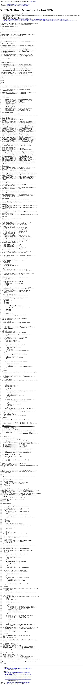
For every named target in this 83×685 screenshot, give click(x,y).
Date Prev (9, 5)
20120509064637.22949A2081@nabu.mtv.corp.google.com (19, 19)
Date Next (14, 5)
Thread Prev (20, 5)
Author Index (20, 4)
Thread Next (25, 5)
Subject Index (14, 4)
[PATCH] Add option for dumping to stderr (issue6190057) (17, 672)
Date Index (9, 4)
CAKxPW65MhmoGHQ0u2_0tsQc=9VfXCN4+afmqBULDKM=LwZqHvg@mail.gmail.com (21, 20)
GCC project (33, 1)
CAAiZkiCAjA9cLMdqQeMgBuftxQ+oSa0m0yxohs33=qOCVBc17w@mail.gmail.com (50, 19)
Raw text (8, 6)
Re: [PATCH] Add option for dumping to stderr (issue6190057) (18, 668)
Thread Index (26, 4)
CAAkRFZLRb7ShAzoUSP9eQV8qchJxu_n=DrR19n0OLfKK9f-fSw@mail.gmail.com (59, 20)
